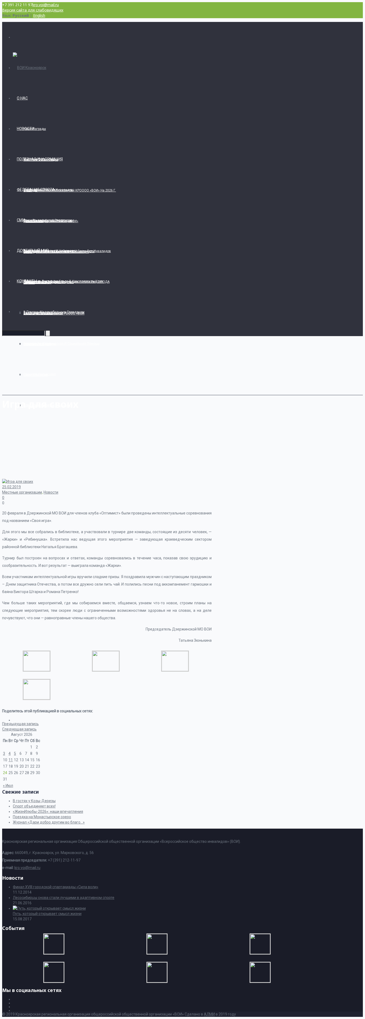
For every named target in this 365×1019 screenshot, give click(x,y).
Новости (25, 128)
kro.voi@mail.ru (45, 4)
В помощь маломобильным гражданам (54, 312)
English (39, 15)
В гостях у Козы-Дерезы (34, 801)
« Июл (8, 785)
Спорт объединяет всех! (34, 806)
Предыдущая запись (20, 724)
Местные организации (22, 492)
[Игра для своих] (37, 670)
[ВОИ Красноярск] (29, 68)
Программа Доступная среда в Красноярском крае (63, 281)
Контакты (27, 281)
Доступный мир (33, 250)
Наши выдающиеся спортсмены (49, 220)
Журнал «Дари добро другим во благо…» (49, 822)
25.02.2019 (11, 487)
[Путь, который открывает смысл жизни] (49, 908)
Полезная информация (40, 159)
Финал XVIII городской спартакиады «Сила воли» (55, 887)
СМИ (21, 220)
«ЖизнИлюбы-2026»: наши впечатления (48, 811)
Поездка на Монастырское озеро (42, 817)
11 (11, 760)
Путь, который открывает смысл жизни (47, 914)
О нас (22, 98)
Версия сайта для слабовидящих (32, 10)
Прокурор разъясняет (40, 374)
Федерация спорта (36, 189)
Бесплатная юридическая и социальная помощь (61, 343)
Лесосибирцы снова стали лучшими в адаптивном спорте (63, 897)
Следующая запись (19, 729)
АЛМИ (209, 1014)
